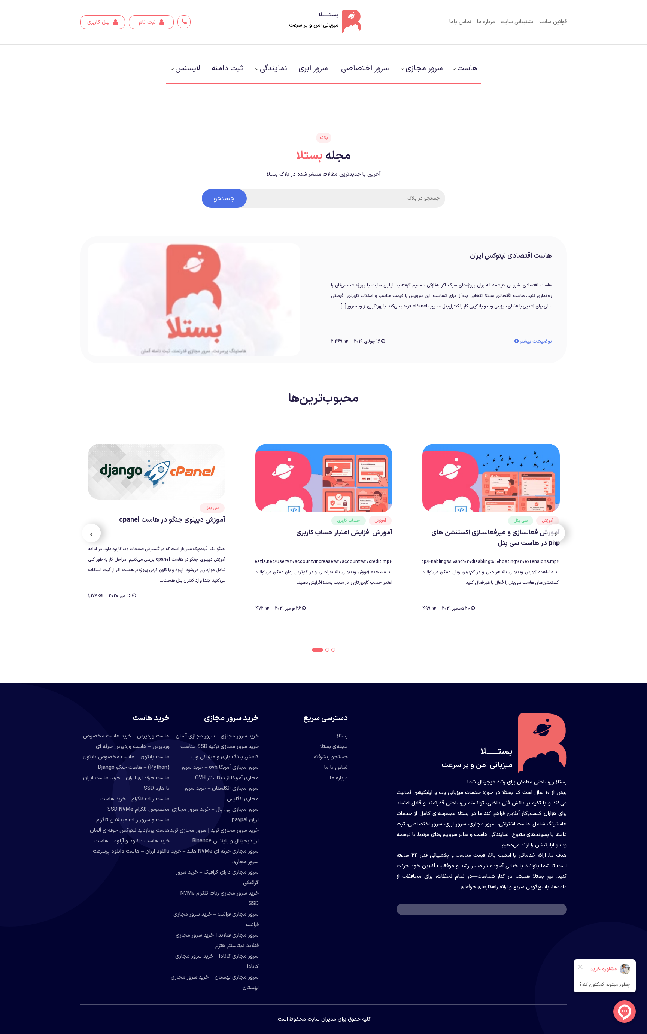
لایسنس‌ (187, 68)
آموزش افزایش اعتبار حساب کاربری (511, 533)
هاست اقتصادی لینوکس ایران (511, 256)
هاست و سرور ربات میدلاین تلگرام (133, 820)
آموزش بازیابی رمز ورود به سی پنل (177, 536)
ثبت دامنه (227, 68)
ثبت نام (148, 22)
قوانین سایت (553, 22)
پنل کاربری (99, 22)
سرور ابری (313, 68)
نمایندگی (273, 68)
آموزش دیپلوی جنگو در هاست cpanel (339, 520)
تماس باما (460, 22)
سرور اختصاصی (365, 68)
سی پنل (379, 507)
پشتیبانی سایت (517, 22)
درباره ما (486, 22)
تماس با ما (336, 767)
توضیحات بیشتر (535, 341)
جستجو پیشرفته (331, 757)
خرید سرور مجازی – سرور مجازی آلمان (217, 736)
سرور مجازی (424, 68)
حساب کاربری (515, 520)
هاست (467, 68)
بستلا (342, 736)
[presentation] (555, 533)
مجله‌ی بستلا (334, 747)
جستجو (224, 199)
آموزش (547, 520)
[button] (333, 650)
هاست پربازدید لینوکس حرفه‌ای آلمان (130, 830)
